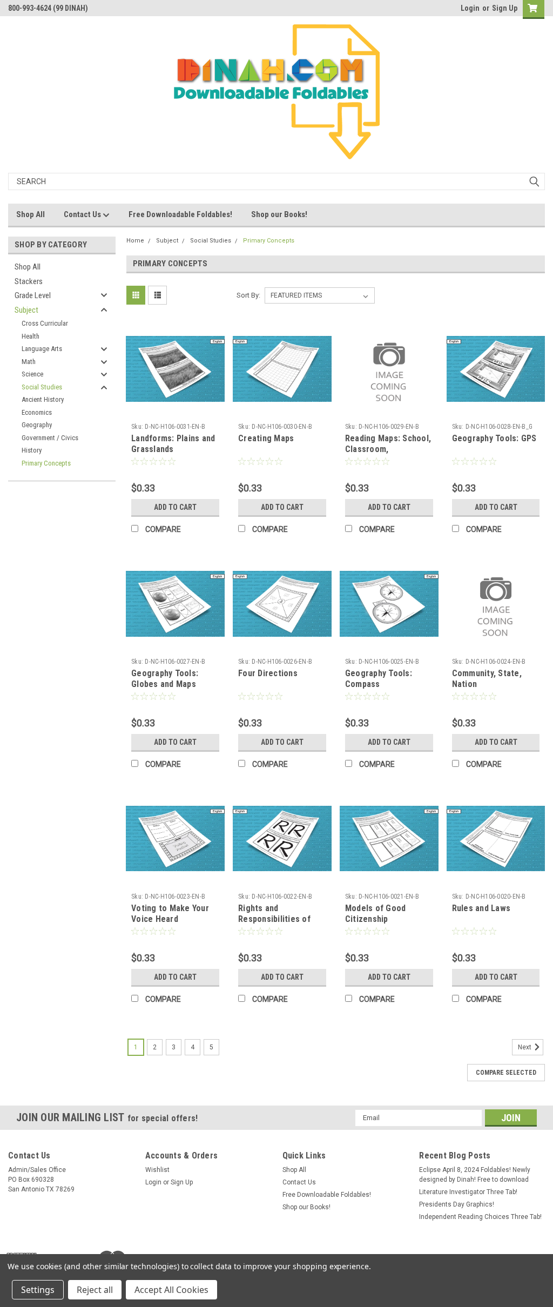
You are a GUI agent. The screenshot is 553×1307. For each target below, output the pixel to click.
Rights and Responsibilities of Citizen (274, 919)
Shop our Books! (279, 214)
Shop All (30, 214)
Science (32, 374)
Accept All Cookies (171, 1290)
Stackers (29, 281)
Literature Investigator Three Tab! (468, 1192)
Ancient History (43, 399)
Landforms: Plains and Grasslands (173, 443)
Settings (38, 1290)
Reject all (95, 1290)
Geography (37, 425)
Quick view (175, 410)
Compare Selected (506, 1072)
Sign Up (504, 8)
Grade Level (33, 295)
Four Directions (268, 673)
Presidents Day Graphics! (456, 1204)
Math (29, 362)
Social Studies (42, 387)
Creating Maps (266, 438)
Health (30, 336)
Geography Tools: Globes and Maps (164, 678)
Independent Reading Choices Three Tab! (480, 1217)
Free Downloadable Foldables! (180, 214)
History (32, 450)
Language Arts (42, 349)
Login (470, 8)
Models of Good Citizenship (375, 913)
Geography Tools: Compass (378, 678)
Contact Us (83, 214)
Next (525, 1047)
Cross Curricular (45, 323)
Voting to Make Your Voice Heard (170, 913)
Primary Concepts (46, 463)
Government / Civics (50, 438)
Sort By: (248, 295)
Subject (26, 310)
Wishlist (157, 1170)
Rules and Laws (481, 908)
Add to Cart (175, 507)
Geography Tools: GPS (494, 438)
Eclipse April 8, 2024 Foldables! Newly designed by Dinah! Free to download (474, 1174)
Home (135, 240)
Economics (37, 412)
